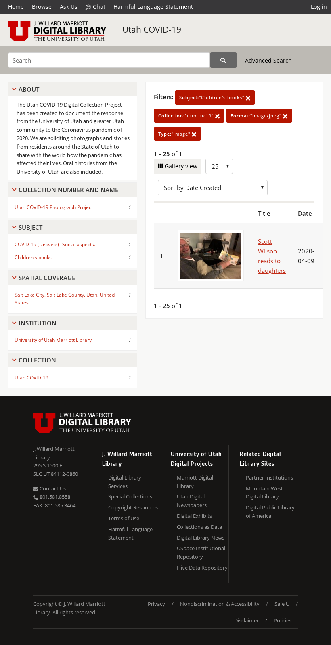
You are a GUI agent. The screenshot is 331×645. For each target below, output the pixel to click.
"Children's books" (212, 97)
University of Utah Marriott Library (53, 340)
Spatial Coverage (47, 278)
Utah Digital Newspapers (192, 501)
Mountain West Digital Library (264, 493)
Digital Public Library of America (270, 511)
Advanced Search (268, 60)
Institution (38, 323)
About (29, 89)
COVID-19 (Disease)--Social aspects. (55, 244)
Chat (98, 6)
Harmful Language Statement (153, 6)
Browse (42, 6)
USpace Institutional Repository (201, 552)
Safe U (281, 603)
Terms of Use (123, 518)
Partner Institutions (269, 477)
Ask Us (69, 6)
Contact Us (52, 488)
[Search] (223, 60)
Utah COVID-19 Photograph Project (54, 207)
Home (16, 6)
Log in (319, 6)
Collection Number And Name (68, 190)
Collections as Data (199, 526)
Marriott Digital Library (195, 482)
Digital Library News (200, 537)
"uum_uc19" (186, 116)
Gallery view (180, 166)
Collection (37, 360)
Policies (282, 620)
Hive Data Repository (202, 567)
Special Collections (130, 496)
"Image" (175, 134)
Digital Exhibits (194, 515)
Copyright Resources (133, 507)
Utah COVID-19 (151, 29)
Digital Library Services (124, 482)
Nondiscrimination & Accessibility (220, 603)
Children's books (33, 257)
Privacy (156, 603)
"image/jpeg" (256, 116)
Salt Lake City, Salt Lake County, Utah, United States (65, 298)
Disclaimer (246, 620)
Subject (30, 227)
